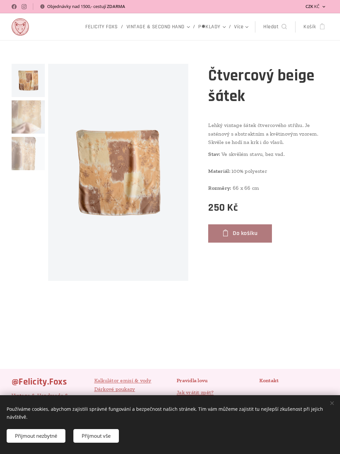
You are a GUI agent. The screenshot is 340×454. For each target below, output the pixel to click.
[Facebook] (14, 6)
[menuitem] (103, 27)
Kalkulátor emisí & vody (122, 380)
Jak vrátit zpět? (195, 392)
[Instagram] (24, 6)
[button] (275, 27)
